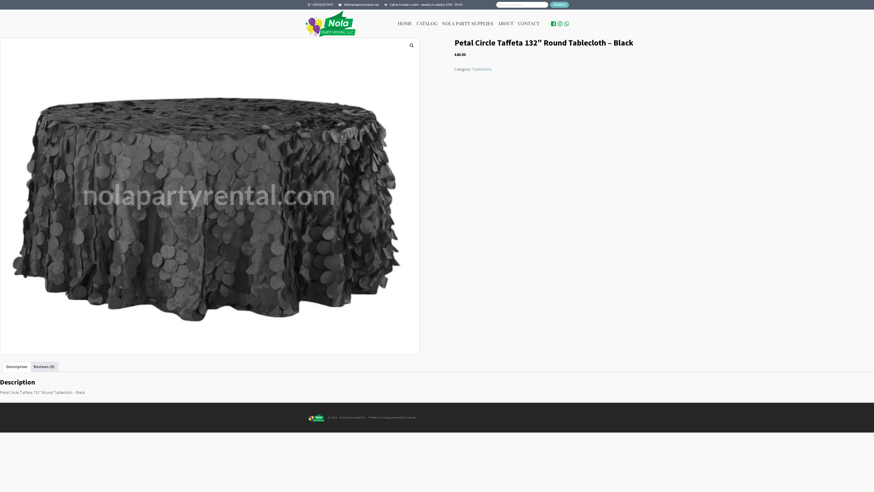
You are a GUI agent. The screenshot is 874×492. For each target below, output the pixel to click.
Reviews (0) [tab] (44, 366)
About (505, 23)
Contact (528, 23)
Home (405, 23)
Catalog (427, 23)
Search (560, 5)
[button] (412, 45)
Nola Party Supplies (467, 23)
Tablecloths (482, 69)
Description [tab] (16, 366)
